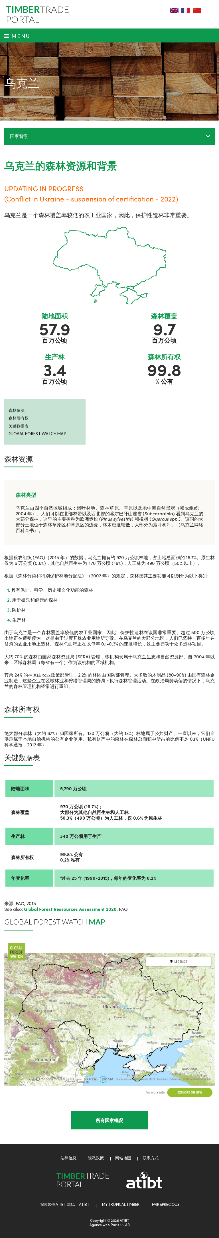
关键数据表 (19, 425)
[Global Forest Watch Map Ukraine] (109, 1020)
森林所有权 (19, 418)
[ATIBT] (144, 1187)
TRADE (37, 14)
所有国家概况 (109, 1120)
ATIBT (83, 1204)
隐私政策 (96, 1157)
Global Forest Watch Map (37, 433)
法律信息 (68, 1157)
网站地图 (123, 1157)
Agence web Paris (104, 1224)
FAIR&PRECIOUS (165, 1204)
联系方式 (151, 1157)
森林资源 (17, 410)
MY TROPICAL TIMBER (120, 1204)
